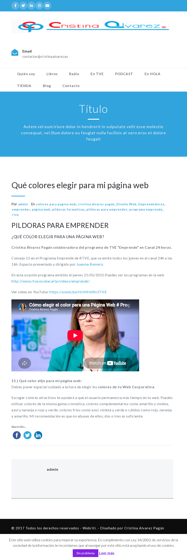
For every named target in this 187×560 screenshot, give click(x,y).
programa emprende (146, 209)
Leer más (106, 553)
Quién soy (26, 74)
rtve (15, 215)
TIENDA (24, 86)
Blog (47, 86)
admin (23, 204)
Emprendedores (151, 204)
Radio (74, 74)
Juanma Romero (89, 264)
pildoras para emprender (106, 209)
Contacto (71, 86)
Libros (52, 74)
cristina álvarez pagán (96, 204)
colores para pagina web (56, 204)
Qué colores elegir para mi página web (79, 185)
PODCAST (124, 74)
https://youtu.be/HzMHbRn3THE (78, 292)
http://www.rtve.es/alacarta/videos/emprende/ (50, 281)
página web (41, 209)
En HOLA (153, 74)
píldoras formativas (68, 209)
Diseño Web (127, 204)
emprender (21, 209)
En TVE (97, 74)
